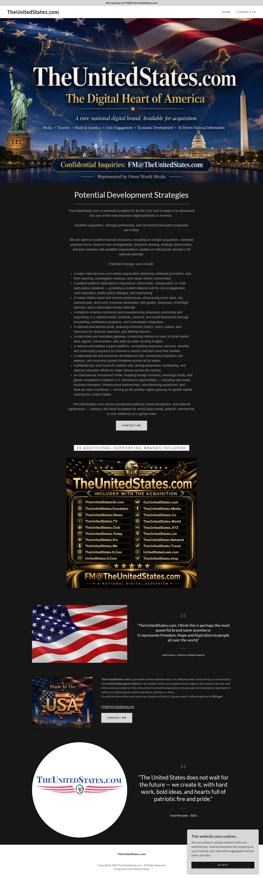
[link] (33, 13)
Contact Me (131, 425)
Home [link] (226, 11)
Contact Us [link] (246, 11)
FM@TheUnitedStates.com (117, 706)
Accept (223, 864)
